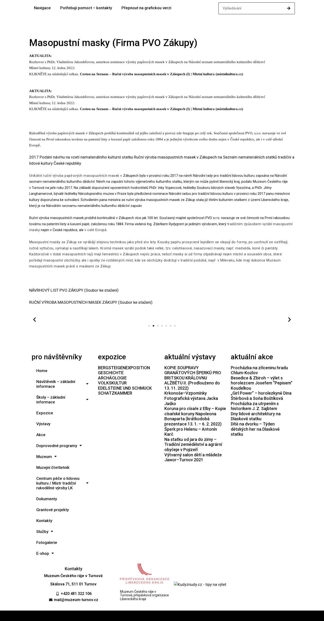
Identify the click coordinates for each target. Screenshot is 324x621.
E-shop (42, 553)
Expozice (44, 413)
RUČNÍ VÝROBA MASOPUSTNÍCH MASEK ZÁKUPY (73, 302)
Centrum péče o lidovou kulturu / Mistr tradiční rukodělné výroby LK (57, 483)
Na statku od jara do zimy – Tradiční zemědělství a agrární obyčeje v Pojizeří (193, 444)
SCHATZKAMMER (115, 393)
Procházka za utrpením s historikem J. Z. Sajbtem (255, 406)
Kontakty (44, 520)
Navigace (42, 7)
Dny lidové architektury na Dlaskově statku (256, 416)
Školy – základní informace (50, 399)
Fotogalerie (46, 542)
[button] (149, 326)
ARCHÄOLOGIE (112, 377)
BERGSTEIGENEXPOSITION (124, 367)
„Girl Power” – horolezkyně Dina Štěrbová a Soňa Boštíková (261, 396)
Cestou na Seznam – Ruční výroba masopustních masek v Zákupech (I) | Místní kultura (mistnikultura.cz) (161, 74)
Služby (42, 531)
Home (41, 370)
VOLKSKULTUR (112, 382)
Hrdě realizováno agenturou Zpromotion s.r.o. (162, 616)
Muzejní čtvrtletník (52, 467)
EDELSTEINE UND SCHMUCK (125, 388)
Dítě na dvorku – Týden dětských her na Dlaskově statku (255, 429)
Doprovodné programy (56, 445)
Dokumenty (46, 498)
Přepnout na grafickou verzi (146, 7)
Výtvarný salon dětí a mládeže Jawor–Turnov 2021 (193, 457)
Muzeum (44, 456)
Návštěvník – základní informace (55, 384)
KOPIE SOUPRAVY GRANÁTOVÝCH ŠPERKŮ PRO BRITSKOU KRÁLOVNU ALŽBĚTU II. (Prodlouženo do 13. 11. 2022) (192, 378)
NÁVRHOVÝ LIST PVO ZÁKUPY (56, 290)
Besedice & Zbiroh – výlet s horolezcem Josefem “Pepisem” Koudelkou (261, 383)
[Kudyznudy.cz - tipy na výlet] (200, 584)
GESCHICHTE (111, 372)
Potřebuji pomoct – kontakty (86, 7)
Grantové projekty (52, 509)
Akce (41, 434)
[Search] (289, 8)
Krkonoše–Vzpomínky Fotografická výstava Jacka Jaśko (191, 398)
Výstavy (43, 423)
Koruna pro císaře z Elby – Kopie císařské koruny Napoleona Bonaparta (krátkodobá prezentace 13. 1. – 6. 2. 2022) (195, 416)
